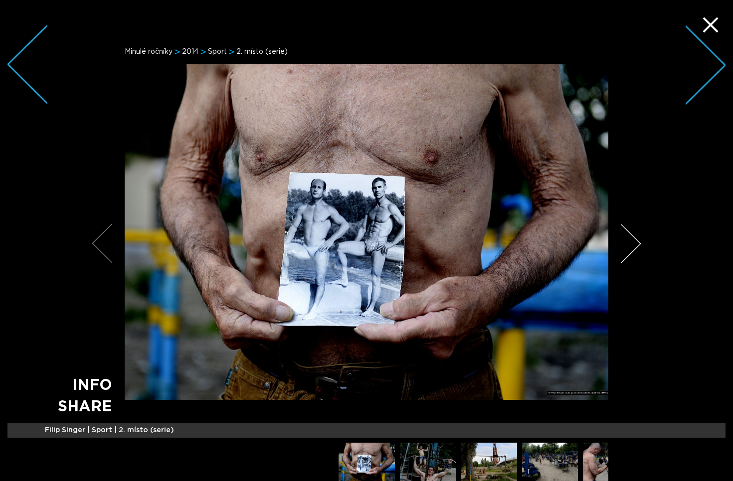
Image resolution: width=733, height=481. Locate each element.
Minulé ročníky (149, 51)
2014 (190, 51)
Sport (217, 51)
